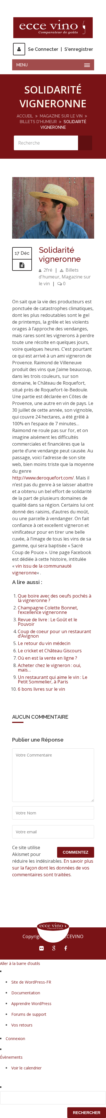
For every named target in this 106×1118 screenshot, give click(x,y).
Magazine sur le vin (61, 116)
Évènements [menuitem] (11, 1057)
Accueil (25, 116)
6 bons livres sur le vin (41, 689)
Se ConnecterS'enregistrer (60, 49)
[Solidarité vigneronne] (53, 237)
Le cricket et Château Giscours (50, 651)
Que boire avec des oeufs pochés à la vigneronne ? (54, 598)
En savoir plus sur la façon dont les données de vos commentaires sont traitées (52, 868)
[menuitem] (53, 1097)
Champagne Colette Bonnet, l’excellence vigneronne (48, 610)
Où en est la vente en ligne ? (47, 658)
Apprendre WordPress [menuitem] (31, 1003)
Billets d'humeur (38, 121)
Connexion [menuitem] (15, 1038)
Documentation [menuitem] (25, 992)
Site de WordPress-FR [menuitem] (31, 982)
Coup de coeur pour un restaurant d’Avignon (54, 633)
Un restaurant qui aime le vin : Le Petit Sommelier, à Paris (52, 679)
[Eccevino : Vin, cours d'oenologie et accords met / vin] (53, 27)
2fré (48, 270)
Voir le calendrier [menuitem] (26, 1068)
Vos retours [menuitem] (22, 1025)
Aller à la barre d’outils (20, 963)
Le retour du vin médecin (44, 643)
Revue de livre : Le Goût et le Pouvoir (47, 621)
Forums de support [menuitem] (28, 1014)
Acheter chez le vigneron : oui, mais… (49, 667)
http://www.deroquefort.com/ (43, 478)
